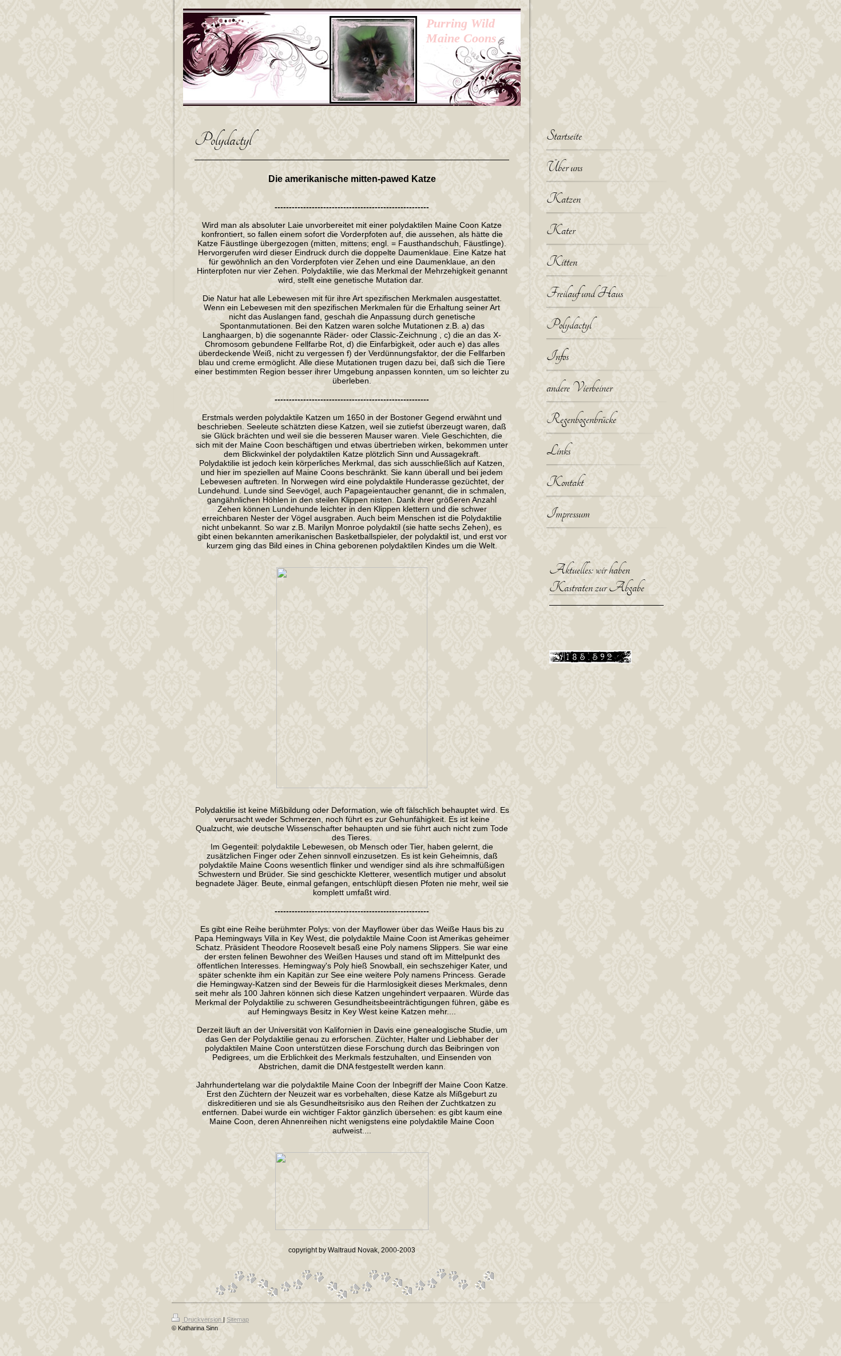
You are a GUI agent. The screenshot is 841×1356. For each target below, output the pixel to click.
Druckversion (202, 1319)
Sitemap (238, 1319)
